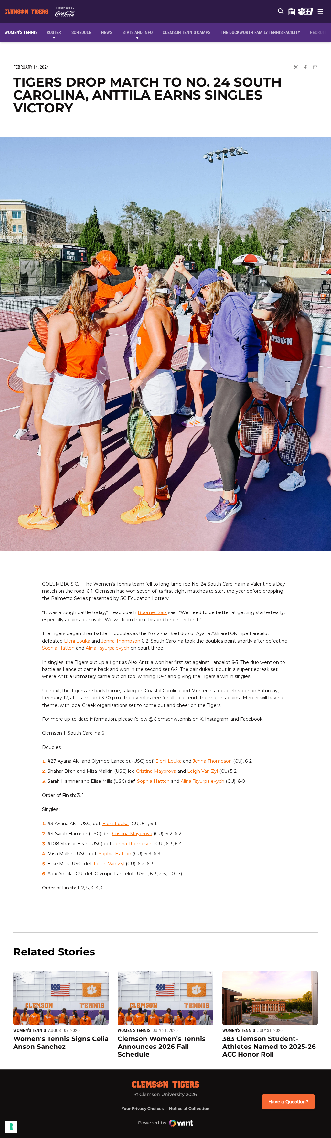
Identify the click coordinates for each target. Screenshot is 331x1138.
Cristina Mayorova (156, 771)
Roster (54, 32)
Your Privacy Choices (143, 1108)
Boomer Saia (152, 612)
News (106, 32)
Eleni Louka (77, 641)
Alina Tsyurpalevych (107, 648)
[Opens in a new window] (305, 11)
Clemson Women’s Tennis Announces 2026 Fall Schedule (162, 1046)
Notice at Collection (189, 1108)
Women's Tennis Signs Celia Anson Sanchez (61, 1042)
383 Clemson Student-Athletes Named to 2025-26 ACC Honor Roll (269, 1046)
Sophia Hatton (58, 648)
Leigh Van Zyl (202, 771)
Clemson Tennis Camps (186, 32)
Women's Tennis (29, 1030)
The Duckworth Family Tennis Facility (260, 32)
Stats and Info (138, 32)
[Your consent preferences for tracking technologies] (11, 1127)
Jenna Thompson (120, 641)
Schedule (291, 11)
